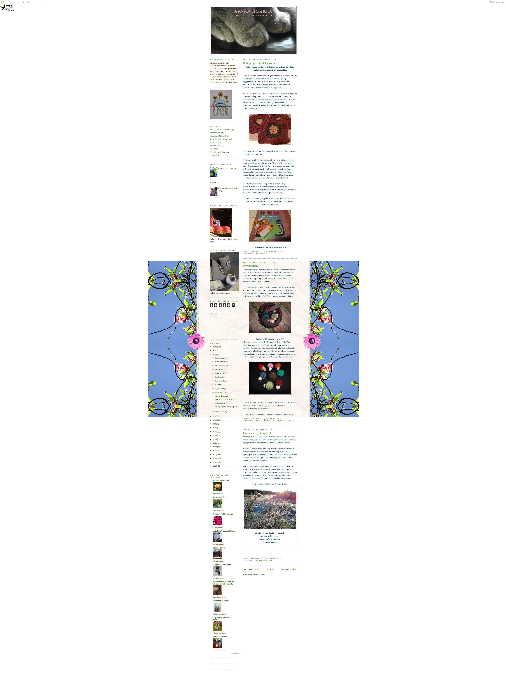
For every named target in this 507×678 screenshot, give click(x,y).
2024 (215, 458)
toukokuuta (220, 373)
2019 (215, 439)
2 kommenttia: (276, 558)
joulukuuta (220, 411)
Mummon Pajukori (221, 601)
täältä (263, 296)
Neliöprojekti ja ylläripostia (259, 63)
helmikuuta (220, 362)
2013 (215, 416)
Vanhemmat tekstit (289, 569)
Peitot (212, 149)
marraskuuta (220, 396)
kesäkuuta (219, 377)
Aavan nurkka (254, 11)
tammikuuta (220, 358)
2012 (215, 354)
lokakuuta (219, 392)
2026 (215, 466)
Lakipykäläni (213, 182)
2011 (215, 351)
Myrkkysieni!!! (251, 266)
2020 (215, 443)
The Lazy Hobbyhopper (223, 514)
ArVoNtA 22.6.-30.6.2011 (227, 169)
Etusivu (269, 569)
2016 (215, 428)
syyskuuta (219, 388)
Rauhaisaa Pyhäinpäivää (257, 433)
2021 (215, 447)
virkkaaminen (261, 254)
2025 (215, 462)
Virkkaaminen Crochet (283, 421)
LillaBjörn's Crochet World (224, 531)
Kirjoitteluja (260, 560)
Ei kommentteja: (277, 251)
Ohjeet (213, 155)
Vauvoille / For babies (219, 139)
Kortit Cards (215, 146)
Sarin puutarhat (219, 497)
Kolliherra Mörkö (217, 136)
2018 (215, 435)
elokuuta (219, 385)
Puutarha (214, 142)
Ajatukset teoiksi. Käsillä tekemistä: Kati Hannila (223, 583)
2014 (215, 420)
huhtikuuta (220, 369)
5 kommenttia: (276, 419)
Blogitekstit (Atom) (256, 575)
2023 (215, 454)
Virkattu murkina (262, 421)
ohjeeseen (277, 88)
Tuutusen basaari (220, 637)
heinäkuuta (220, 381)
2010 (215, 347)
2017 (215, 431)
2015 (215, 424)
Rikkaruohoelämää (221, 480)
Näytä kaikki (235, 654)
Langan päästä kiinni (222, 565)
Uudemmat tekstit (250, 569)
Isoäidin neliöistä (217, 152)
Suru (270, 560)
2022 (215, 451)
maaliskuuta (220, 365)
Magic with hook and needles (222, 619)
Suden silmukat (219, 548)
